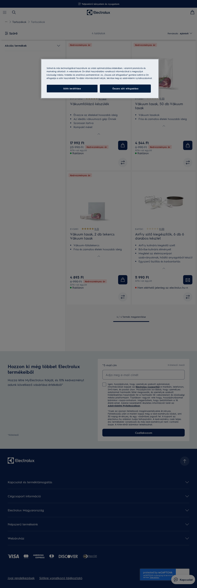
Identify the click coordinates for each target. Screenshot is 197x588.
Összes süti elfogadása (125, 88)
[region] (100, 78)
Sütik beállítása (72, 88)
